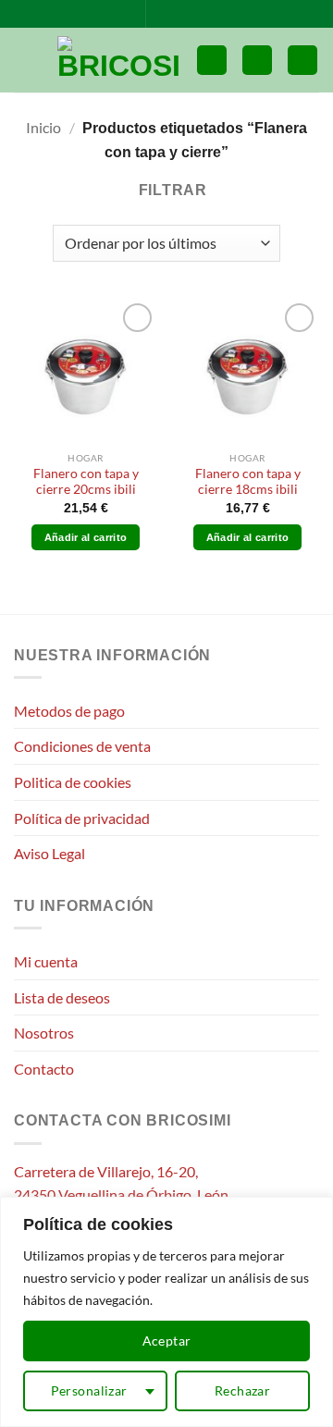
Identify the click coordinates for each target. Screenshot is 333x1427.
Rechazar (242, 1390)
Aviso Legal (49, 853)
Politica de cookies (72, 782)
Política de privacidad (82, 818)
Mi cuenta (46, 961)
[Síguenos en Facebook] (161, 13)
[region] (166, 1312)
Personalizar (89, 1390)
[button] (25, 59)
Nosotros (44, 1032)
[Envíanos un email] (179, 13)
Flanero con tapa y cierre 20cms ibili (86, 482)
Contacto (44, 1068)
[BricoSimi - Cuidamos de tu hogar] (119, 60)
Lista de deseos (62, 997)
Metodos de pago (69, 711)
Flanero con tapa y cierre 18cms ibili (248, 482)
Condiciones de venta (82, 746)
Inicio (43, 127)
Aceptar (166, 1340)
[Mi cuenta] (257, 60)
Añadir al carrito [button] (86, 537)
